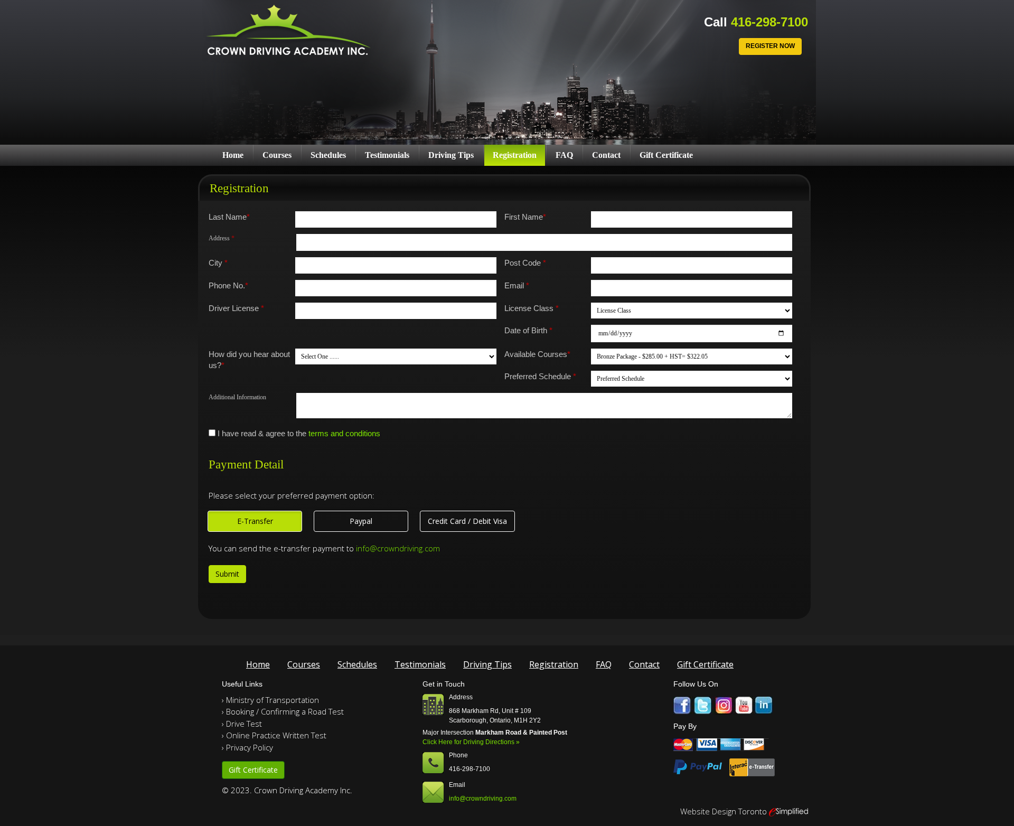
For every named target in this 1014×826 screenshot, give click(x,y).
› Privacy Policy (247, 747)
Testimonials (387, 155)
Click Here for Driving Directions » (471, 742)
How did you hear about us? (249, 360)
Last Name (229, 216)
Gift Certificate (666, 155)
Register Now (770, 46)
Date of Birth (528, 330)
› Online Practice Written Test (274, 735)
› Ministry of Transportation (270, 699)
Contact (606, 155)
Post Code (525, 262)
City (218, 262)
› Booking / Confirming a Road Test (283, 711)
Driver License (236, 308)
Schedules (328, 155)
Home (232, 155)
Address (221, 238)
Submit (227, 574)
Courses (277, 155)
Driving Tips (451, 155)
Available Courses (537, 354)
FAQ (564, 155)
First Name (525, 216)
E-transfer (255, 521)
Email (516, 285)
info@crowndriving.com (398, 548)
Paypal (361, 521)
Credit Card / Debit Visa (467, 521)
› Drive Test (242, 723)
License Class (531, 308)
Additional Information (237, 397)
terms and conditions (344, 433)
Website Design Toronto (723, 811)
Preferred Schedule (540, 376)
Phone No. (228, 285)
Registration (515, 155)
